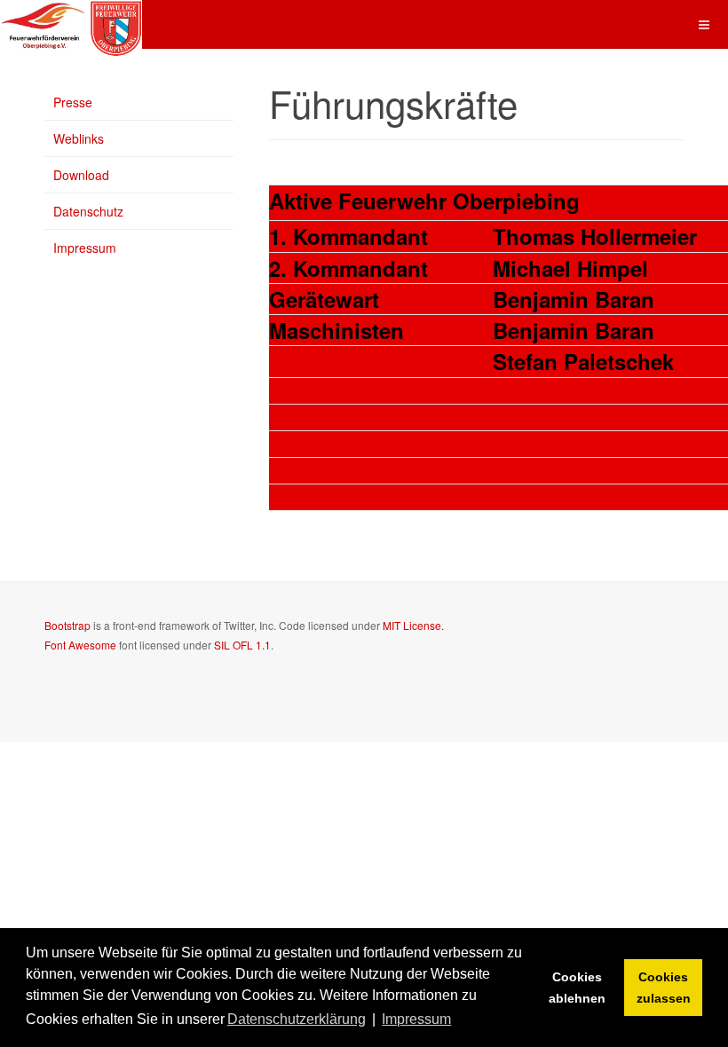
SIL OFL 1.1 (242, 644)
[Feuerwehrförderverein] (71, 24)
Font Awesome (80, 644)
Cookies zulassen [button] (664, 987)
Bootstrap (67, 625)
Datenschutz (88, 211)
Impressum (84, 247)
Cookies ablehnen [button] (577, 987)
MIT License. (413, 625)
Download (81, 175)
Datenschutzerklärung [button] (296, 1019)
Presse (72, 102)
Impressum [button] (416, 1019)
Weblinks (78, 138)
